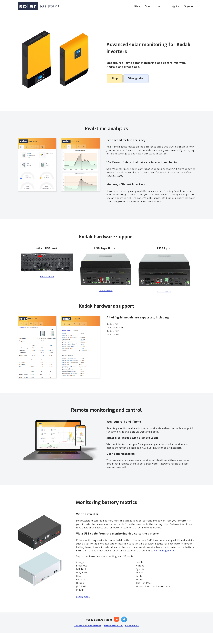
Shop (148, 6)
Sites (137, 6)
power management (162, 550)
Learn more (47, 276)
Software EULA (113, 625)
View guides (136, 78)
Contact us (132, 625)
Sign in (188, 6)
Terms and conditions (87, 625)
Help (159, 6)
